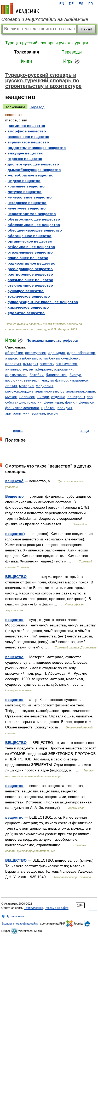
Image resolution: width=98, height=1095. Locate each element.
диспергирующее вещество (33, 164)
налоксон (27, 397)
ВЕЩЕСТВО (16, 577)
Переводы (71, 52)
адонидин (56, 353)
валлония (13, 380)
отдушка (58, 397)
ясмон (52, 413)
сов (90, 397)
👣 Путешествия (12, 916)
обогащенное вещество (29, 236)
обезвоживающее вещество (34, 219)
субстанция (15, 402)
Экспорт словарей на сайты (19, 923)
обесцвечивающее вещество (35, 230)
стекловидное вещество (30, 285)
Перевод (37, 107)
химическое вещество (28, 307)
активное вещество (27, 126)
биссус (75, 375)
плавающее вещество (28, 258)
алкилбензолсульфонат (59, 358)
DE (71, 4)
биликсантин (56, 375)
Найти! (86, 29)
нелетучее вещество (27, 208)
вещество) (15, 534)
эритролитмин (17, 413)
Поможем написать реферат (52, 340)
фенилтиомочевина (22, 408)
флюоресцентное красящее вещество (43, 302)
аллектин (13, 364)
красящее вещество (26, 186)
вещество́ (14, 481)
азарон (11, 358)
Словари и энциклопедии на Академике (44, 19)
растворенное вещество (30, 274)
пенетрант (76, 397)
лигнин (11, 386)
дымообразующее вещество (34, 170)
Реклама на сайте (56, 907)
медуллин (44, 386)
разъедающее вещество (30, 269)
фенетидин (53, 402)
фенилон (86, 402)
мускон (11, 397)
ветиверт (31, 380)
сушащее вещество (26, 291)
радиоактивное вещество (31, 263)
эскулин (38, 413)
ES (81, 4)
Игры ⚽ (71, 61)
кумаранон (79, 380)
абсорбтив (14, 353)
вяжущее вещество (25, 153)
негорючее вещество (27, 203)
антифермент (40, 369)
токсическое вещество (29, 296)
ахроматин (63, 369)
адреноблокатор (81, 353)
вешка (18, 430)
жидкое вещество (24, 181)
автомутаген (35, 353)
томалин (34, 402)
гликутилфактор (54, 380)
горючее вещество (25, 159)
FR (90, 4)
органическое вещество (30, 241)
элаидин (64, 408)
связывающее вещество (30, 280)
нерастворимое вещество (32, 214)
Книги (26, 61)
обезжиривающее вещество (34, 225)
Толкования (26, 52)
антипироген (16, 369)
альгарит (30, 364)
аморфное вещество (27, 131)
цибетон (48, 408)
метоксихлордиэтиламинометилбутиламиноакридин (50, 391)
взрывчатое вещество (28, 142)
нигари (43, 397)
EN (61, 4)
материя (26, 386)
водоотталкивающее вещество (37, 148)
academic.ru (20, 8)
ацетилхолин (16, 375)
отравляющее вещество (30, 252)
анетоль (47, 364)
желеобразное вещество (31, 175)
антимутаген (66, 364)
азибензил (28, 358)
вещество (14, 620)
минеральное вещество (30, 197)
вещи (84, 430)
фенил (71, 402)
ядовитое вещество (26, 313)
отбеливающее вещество (31, 247)
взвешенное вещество (28, 137)
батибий (37, 375)
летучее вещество (25, 192)
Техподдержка (33, 907)
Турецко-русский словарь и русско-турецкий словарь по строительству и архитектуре (49, 43)
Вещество (14, 496)
